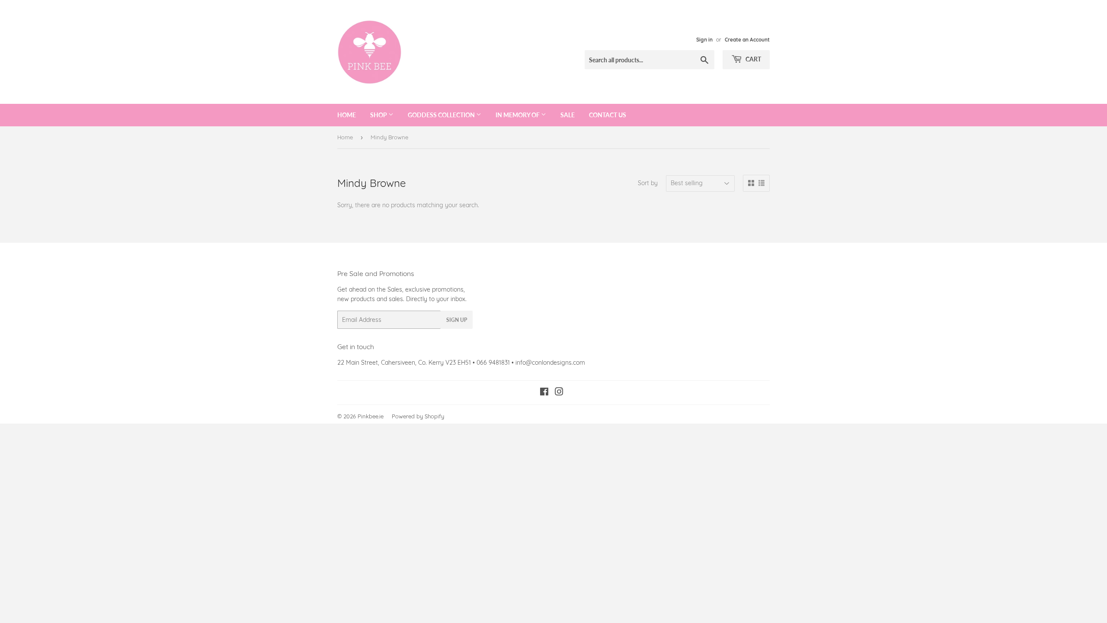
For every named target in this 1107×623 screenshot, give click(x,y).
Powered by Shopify (418, 416)
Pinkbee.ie (371, 416)
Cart (752, 59)
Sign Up (456, 320)
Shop (379, 115)
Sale (567, 115)
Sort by (648, 183)
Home (346, 115)
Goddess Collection (442, 115)
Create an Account (747, 39)
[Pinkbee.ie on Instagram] (559, 393)
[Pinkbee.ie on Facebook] (544, 393)
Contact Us (607, 115)
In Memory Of (518, 115)
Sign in (704, 39)
